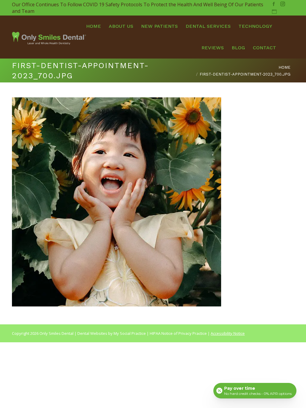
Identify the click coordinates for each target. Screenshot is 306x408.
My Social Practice (129, 333)
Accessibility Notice (228, 333)
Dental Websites (92, 333)
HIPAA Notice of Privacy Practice (178, 333)
